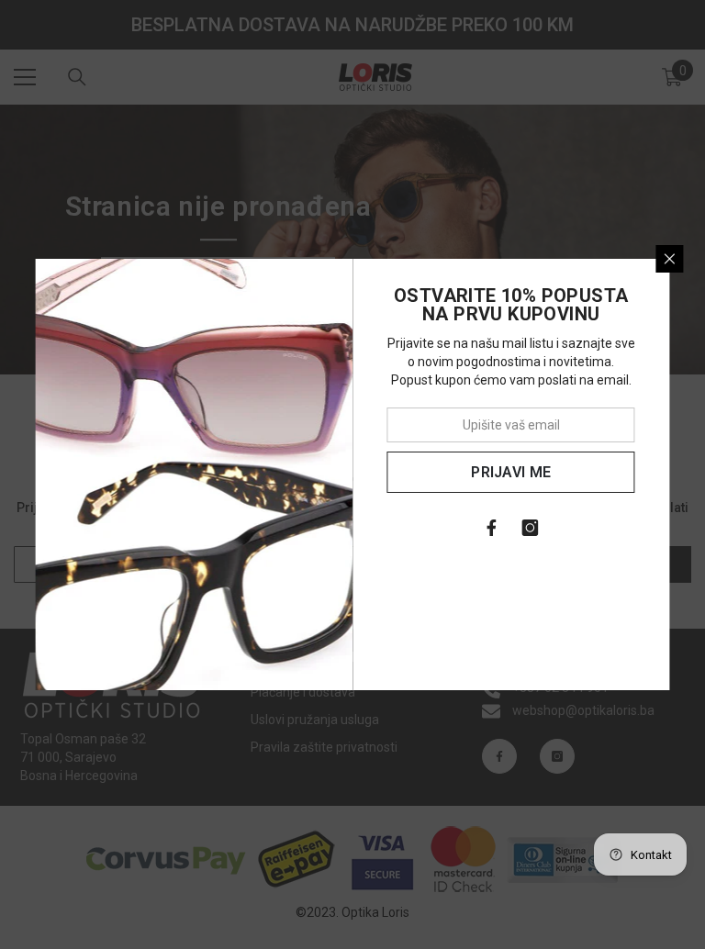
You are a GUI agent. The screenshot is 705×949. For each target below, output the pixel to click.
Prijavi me (511, 472)
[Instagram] (530, 527)
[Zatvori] (670, 259)
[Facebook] (492, 527)
